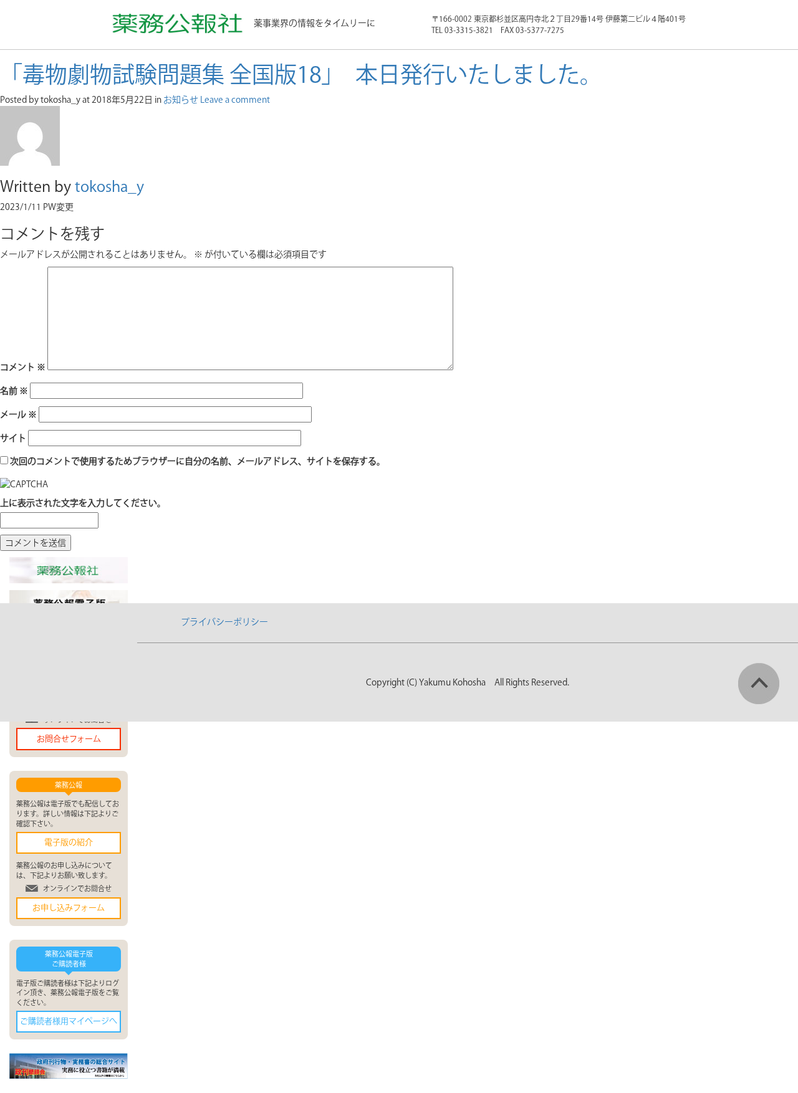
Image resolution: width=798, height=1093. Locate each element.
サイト (13, 438)
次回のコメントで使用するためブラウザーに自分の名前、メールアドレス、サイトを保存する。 (197, 461)
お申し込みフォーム (68, 908)
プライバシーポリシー (224, 622)
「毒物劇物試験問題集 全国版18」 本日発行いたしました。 (301, 74)
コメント (23, 367)
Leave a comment (235, 99)
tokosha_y (109, 186)
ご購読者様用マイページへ (68, 1021)
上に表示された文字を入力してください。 (83, 503)
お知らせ (180, 99)
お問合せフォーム (69, 739)
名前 (14, 390)
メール (18, 414)
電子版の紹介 (68, 842)
